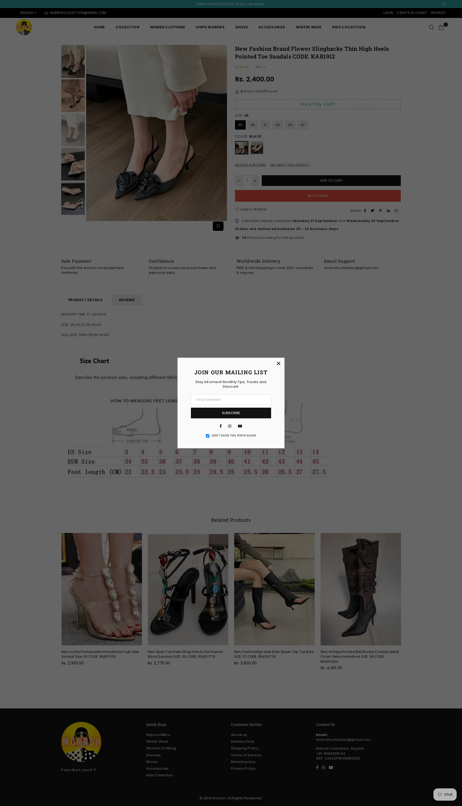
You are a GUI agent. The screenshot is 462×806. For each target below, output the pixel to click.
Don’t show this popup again (234, 436)
